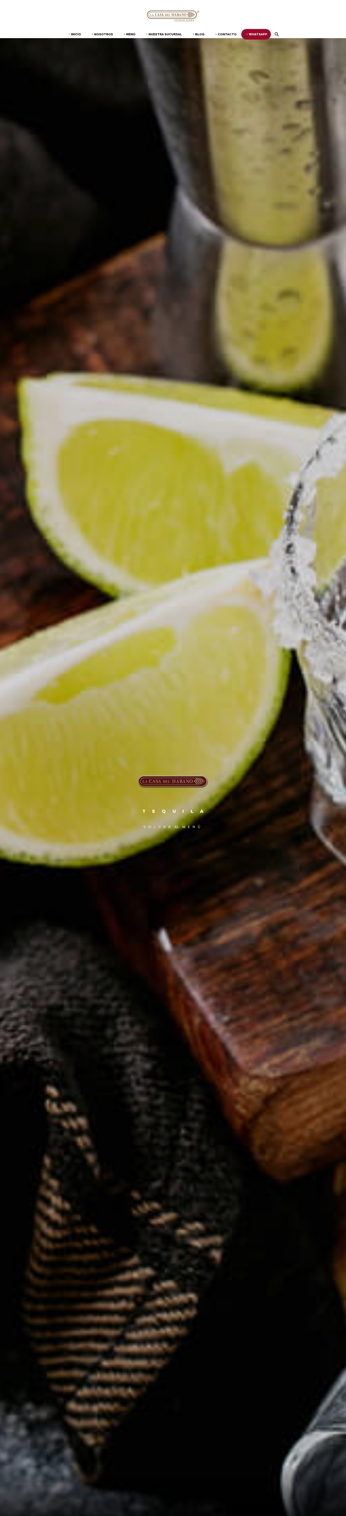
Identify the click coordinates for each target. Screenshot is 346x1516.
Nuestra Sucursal (165, 34)
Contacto (227, 34)
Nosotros (103, 34)
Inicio (76, 34)
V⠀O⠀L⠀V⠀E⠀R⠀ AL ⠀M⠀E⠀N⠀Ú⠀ (173, 827)
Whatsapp (258, 34)
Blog (200, 34)
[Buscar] (276, 34)
